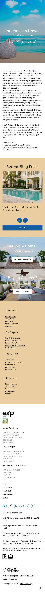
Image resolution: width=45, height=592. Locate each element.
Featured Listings (11, 384)
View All (22, 228)
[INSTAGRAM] (10, 506)
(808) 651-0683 (8, 459)
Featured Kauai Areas (12, 343)
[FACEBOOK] (5, 506)
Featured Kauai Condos (13, 340)
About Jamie (9, 319)
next (25, 220)
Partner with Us (10, 369)
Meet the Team (10, 316)
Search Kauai (7, 487)
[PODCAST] (33, 506)
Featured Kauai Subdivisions (15, 345)
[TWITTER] (27, 506)
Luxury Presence (10, 579)
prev (19, 220)
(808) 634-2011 (8, 440)
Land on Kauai (10, 348)
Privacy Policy (26, 584)
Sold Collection (10, 367)
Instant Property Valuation (14, 362)
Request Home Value (22, 259)
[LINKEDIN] (16, 506)
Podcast (8, 394)
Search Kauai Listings (12, 338)
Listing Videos (10, 391)
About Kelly (9, 321)
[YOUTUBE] (21, 506)
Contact (8, 326)
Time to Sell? (9, 360)
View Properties (22, 291)
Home (5, 484)
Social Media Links (11, 389)
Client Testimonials (11, 323)
